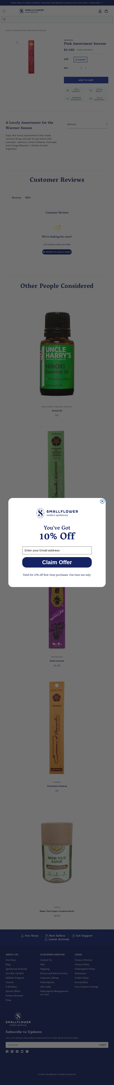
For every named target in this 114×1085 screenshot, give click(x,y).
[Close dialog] (102, 501)
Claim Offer (57, 562)
